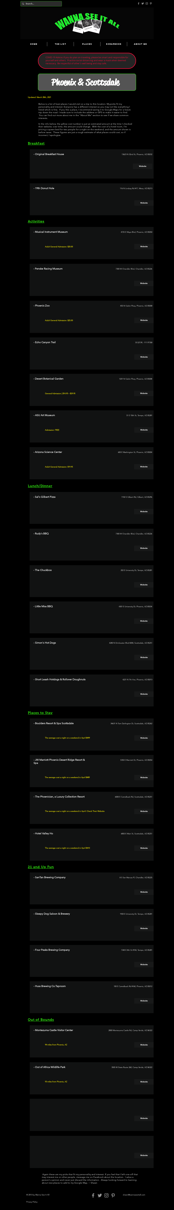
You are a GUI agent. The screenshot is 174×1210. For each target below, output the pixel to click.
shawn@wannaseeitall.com (134, 1195)
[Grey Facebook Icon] (138, 3)
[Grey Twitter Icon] (142, 3)
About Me (86, 115)
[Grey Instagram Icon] (146, 3)
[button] (144, 1118)
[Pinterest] (150, 3)
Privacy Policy (31, 1202)
